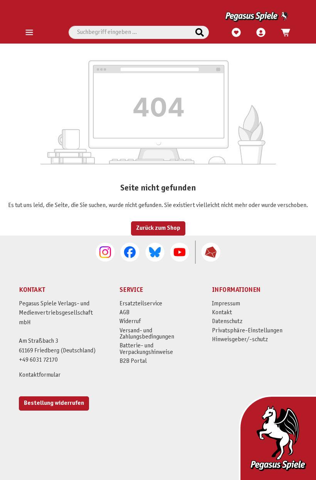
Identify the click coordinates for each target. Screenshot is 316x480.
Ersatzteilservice (140, 304)
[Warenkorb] (283, 33)
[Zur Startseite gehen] (157, 17)
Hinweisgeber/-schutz (240, 339)
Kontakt (222, 312)
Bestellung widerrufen (54, 403)
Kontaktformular (40, 375)
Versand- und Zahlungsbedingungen (146, 334)
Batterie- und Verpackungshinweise (146, 349)
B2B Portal (133, 361)
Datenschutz (227, 321)
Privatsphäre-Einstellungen (247, 330)
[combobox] (130, 32)
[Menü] (29, 33)
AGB (124, 312)
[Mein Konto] (260, 33)
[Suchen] (199, 32)
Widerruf (130, 321)
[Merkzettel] (236, 33)
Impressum (226, 304)
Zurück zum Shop (158, 228)
